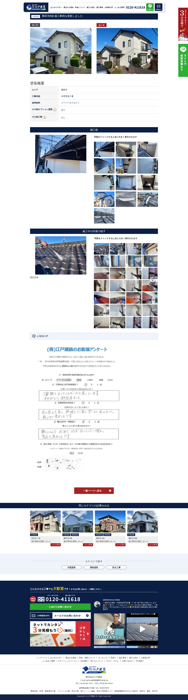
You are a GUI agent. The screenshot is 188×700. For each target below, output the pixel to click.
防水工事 (116, 567)
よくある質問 (119, 7)
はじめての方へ (56, 7)
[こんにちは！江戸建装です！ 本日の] (109, 629)
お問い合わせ (127, 661)
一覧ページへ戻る (92, 490)
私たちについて (97, 661)
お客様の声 (109, 7)
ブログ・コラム (112, 661)
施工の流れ (91, 7)
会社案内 (84, 661)
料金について (80, 7)
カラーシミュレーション (68, 661)
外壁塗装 (36, 16)
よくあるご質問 (48, 661)
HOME (32, 2)
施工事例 (99, 7)
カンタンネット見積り (107, 658)
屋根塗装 (75, 535)
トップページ (41, 658)
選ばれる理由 (69, 7)
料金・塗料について (87, 658)
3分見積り (140, 661)
